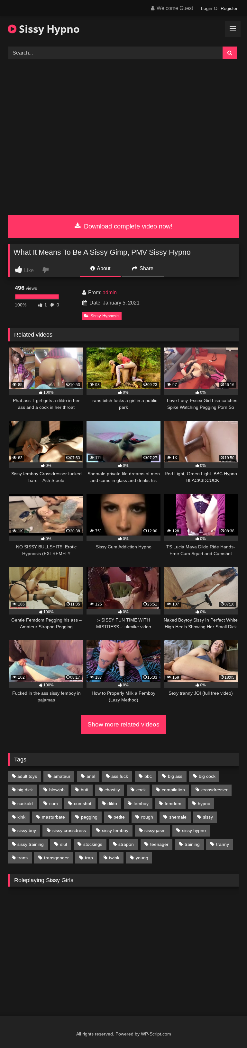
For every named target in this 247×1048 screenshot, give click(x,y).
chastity (112, 789)
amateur (61, 776)
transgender (56, 857)
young (142, 857)
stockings (92, 844)
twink (114, 857)
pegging (89, 817)
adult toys (27, 776)
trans (22, 857)
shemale (178, 817)
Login (206, 8)
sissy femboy (115, 830)
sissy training (30, 844)
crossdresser (214, 789)
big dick (25, 789)
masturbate (53, 817)
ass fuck (119, 776)
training (192, 844)
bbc (148, 776)
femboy (141, 803)
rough (147, 817)
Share (145, 268)
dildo (112, 803)
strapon (126, 844)
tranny (222, 844)
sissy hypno (194, 830)
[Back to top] (227, 1029)
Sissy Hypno (48, 29)
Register (229, 8)
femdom (173, 803)
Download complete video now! (127, 226)
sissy (208, 817)
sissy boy (26, 830)
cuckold (25, 803)
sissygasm (155, 830)
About (103, 268)
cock (141, 789)
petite (119, 817)
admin (110, 292)
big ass (175, 776)
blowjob (57, 789)
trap (89, 857)
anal (91, 776)
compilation (173, 789)
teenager (159, 844)
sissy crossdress (69, 830)
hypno (204, 803)
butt (84, 789)
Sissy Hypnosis (105, 316)
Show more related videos (123, 724)
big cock (207, 776)
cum (53, 803)
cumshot (82, 803)
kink (21, 817)
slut (63, 844)
